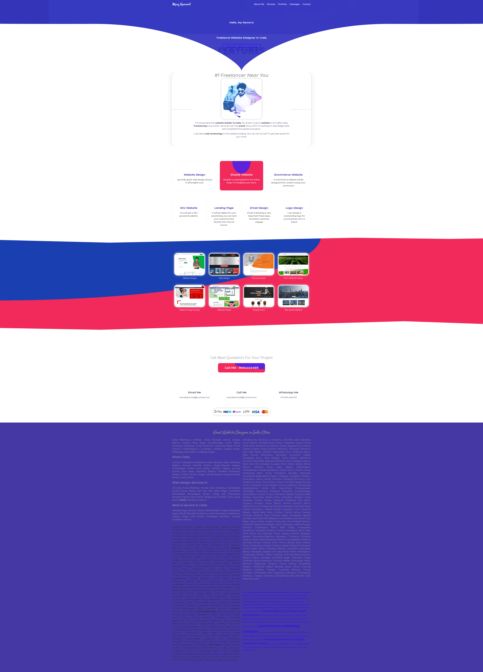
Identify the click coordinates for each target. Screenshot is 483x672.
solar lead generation (277, 639)
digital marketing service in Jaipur (261, 604)
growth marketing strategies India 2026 (296, 607)
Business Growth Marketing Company (281, 598)
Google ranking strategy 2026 (252, 607)
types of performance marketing (286, 647)
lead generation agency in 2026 (288, 615)
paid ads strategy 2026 (250, 627)
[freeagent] (189, 264)
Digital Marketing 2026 (300, 598)
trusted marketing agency (302, 644)
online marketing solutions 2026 (299, 622)
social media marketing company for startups (288, 636)
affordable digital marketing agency (254, 592)
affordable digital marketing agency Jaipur (280, 592)
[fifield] (293, 296)
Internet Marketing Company (280, 610)
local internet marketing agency (266, 619)
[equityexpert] (224, 296)
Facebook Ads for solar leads (281, 604)
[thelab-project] (258, 264)
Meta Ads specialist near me (279, 622)
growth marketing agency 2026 (273, 607)
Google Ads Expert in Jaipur (300, 604)
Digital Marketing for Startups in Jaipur (280, 601)
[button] (241, 47)
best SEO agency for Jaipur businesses (255, 598)
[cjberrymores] (224, 264)
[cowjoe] (258, 296)
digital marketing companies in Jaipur (255, 601)
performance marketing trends (269, 632)
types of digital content (250, 647)
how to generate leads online (252, 611)
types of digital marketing (266, 647)
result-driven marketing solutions (290, 632)
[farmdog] (293, 264)
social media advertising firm (264, 636)
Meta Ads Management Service (259, 622)
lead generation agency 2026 (268, 615)
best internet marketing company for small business (290, 595)
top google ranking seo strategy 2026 (281, 644)
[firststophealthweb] (189, 296)
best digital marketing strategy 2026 (261, 595)
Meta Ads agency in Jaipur (284, 619)
